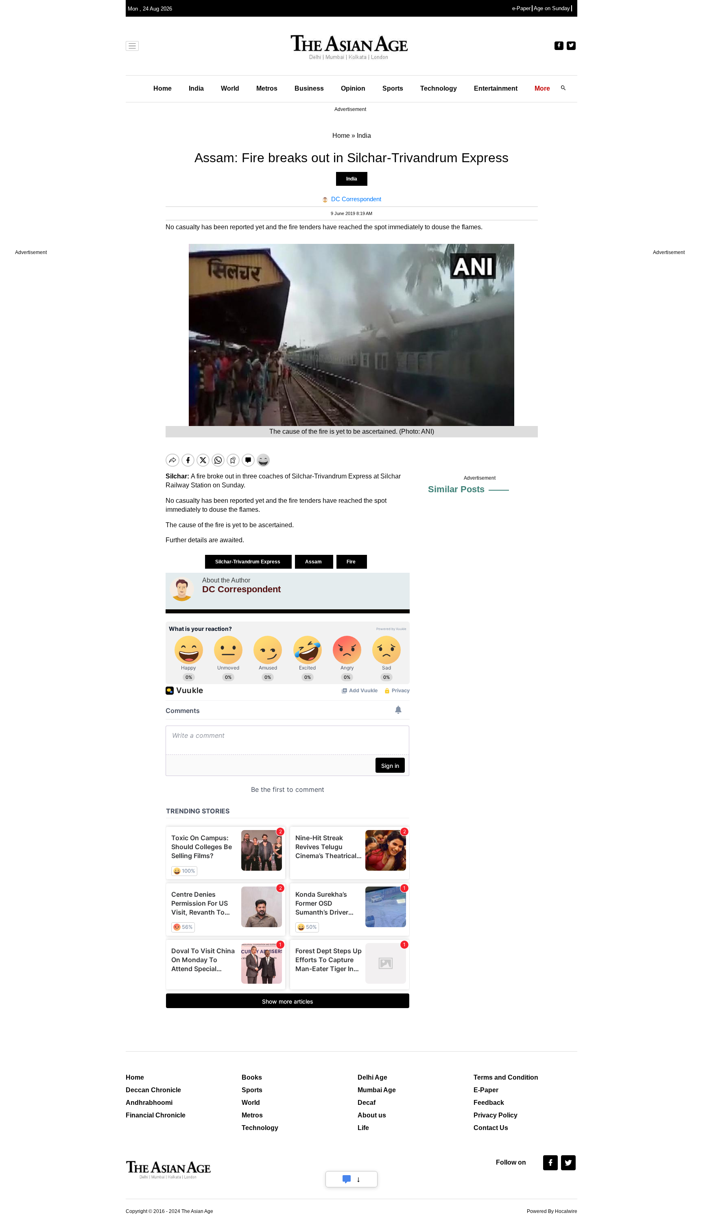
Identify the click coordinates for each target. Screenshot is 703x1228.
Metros (266, 88)
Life (363, 1127)
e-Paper (521, 8)
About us (372, 1115)
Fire (352, 562)
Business (309, 88)
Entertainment (495, 88)
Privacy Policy (495, 1115)
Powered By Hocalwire (552, 1211)
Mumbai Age (377, 1090)
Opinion (353, 88)
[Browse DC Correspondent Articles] (182, 589)
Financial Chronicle (156, 1115)
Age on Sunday (552, 8)
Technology (438, 88)
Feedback (489, 1102)
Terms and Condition (506, 1077)
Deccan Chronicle (153, 1090)
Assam (314, 562)
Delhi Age (372, 1077)
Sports (392, 88)
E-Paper (486, 1090)
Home (162, 88)
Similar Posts (456, 489)
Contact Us (491, 1127)
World (230, 88)
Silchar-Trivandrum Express (248, 562)
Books (252, 1077)
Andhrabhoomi (149, 1102)
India (196, 88)
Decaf (367, 1102)
